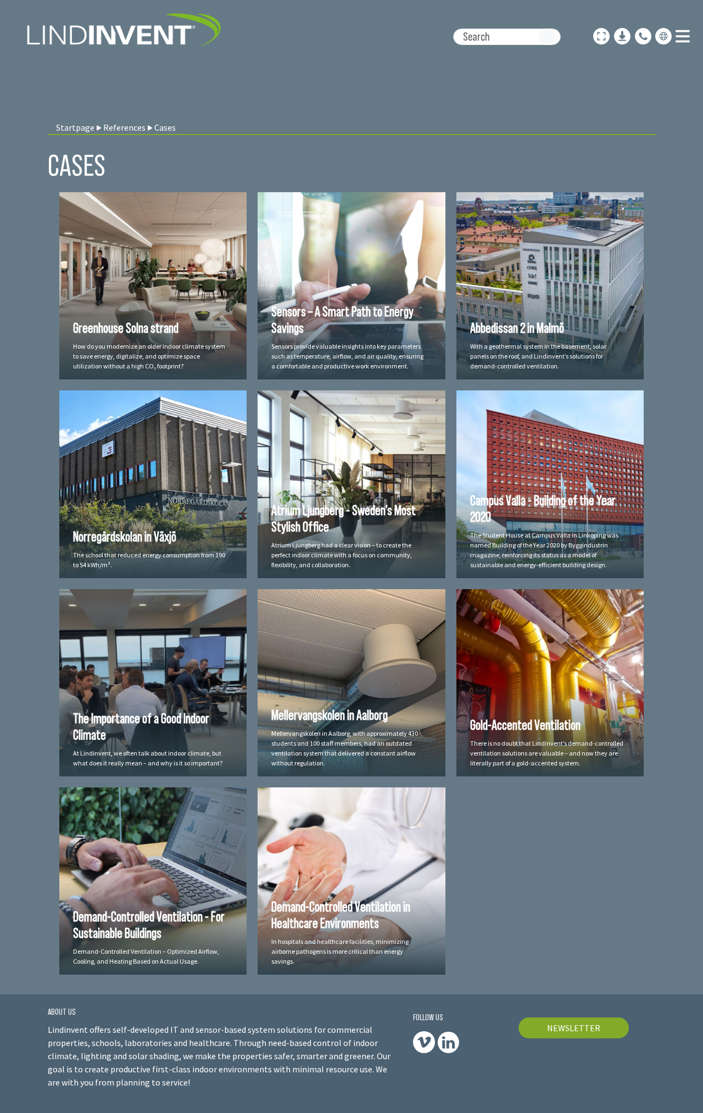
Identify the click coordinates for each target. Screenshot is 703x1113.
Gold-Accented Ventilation (525, 724)
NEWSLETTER (573, 1027)
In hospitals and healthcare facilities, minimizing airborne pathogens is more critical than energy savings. (340, 951)
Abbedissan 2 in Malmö (517, 327)
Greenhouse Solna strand (125, 327)
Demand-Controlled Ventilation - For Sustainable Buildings (149, 925)
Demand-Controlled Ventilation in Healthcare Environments (340, 915)
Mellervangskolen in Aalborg (329, 715)
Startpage (75, 127)
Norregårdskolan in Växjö (124, 536)
